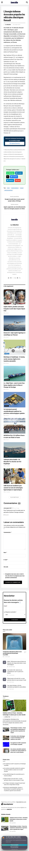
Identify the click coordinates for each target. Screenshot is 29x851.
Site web (6, 566)
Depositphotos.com (21, 802)
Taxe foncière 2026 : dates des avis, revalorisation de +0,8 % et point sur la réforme (15, 671)
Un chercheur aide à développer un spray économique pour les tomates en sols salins (17, 738)
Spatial (6, 303)
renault (21, 188)
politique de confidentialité (21, 849)
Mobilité (7, 353)
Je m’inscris (13, 844)
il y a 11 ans (16, 508)
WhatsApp (11, 173)
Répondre (7, 514)
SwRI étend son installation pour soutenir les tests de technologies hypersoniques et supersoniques (13, 488)
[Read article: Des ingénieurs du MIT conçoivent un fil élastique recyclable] (6, 744)
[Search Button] (27, 2)
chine (8, 188)
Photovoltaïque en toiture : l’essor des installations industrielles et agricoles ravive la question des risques (18, 828)
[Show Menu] (2, 2)
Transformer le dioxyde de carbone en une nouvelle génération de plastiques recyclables (12, 653)
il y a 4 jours (6, 337)
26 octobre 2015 (16, 24)
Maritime (7, 379)
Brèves (5, 709)
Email (18, 180)
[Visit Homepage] (14, 2)
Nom (5, 552)
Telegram (10, 180)
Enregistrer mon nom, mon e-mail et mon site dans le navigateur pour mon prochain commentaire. (14, 575)
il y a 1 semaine (7, 465)
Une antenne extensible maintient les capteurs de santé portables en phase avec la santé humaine (18, 750)
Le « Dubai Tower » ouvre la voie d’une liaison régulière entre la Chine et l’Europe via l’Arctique (14, 385)
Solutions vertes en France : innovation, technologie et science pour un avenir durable (19, 819)
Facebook (14, 176)
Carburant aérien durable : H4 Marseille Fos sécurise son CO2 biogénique (12, 461)
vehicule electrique (8, 190)
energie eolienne (14, 188)
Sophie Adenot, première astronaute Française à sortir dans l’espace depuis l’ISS (14, 308)
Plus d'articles (14, 497)
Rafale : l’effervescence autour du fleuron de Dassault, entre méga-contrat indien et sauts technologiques (16, 663)
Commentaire (8, 532)
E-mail (6, 559)
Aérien (6, 329)
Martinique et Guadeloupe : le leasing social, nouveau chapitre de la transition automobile (14, 359)
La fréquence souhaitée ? (10, 612)
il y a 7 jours (6, 439)
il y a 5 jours (6, 415)
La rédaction (8, 24)
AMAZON (9, 809)
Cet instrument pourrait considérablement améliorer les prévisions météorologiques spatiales (14, 411)
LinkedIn (19, 173)
